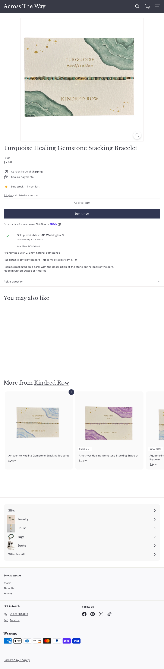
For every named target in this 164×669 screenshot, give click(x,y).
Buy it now (82, 214)
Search (7, 582)
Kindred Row (51, 383)
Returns (8, 593)
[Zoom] (137, 135)
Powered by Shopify (17, 660)
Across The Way (24, 6)
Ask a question (13, 281)
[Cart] (147, 6)
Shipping (8, 195)
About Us (9, 588)
